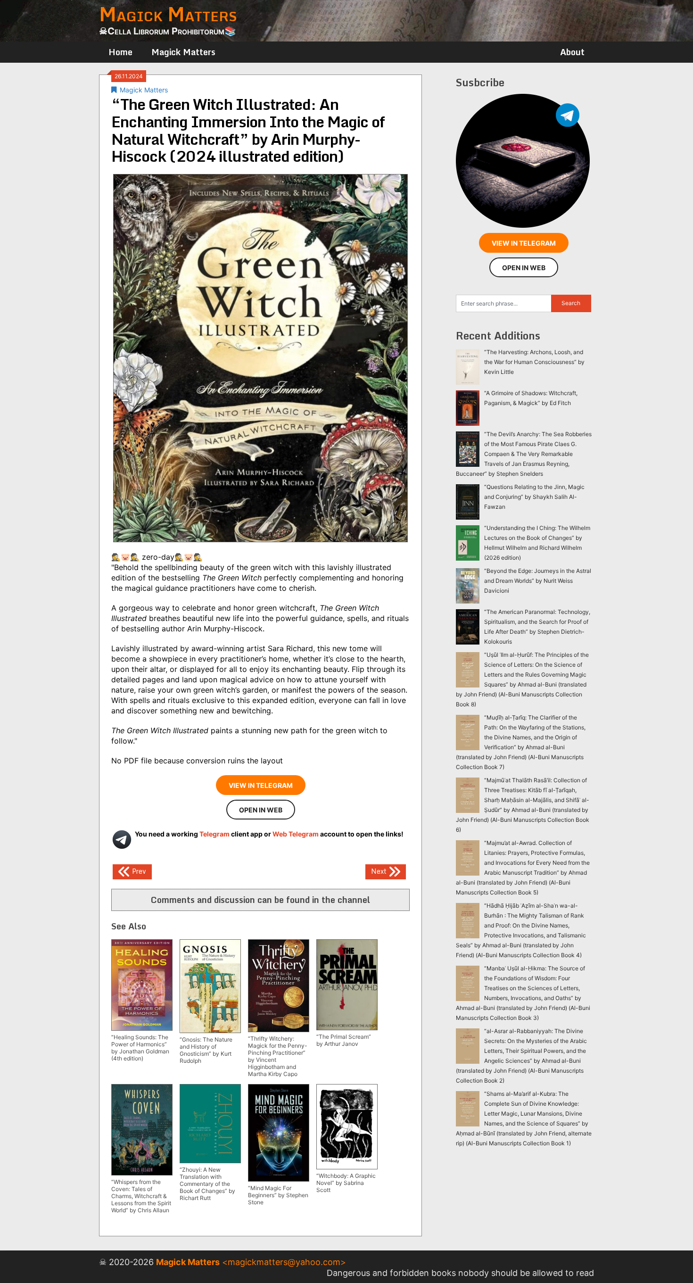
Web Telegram (295, 834)
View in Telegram (261, 785)
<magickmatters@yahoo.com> (284, 1262)
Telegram (214, 834)
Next (379, 870)
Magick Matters (183, 52)
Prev (138, 870)
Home (120, 52)
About (572, 52)
